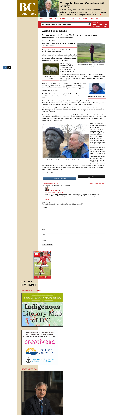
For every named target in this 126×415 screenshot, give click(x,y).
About (85, 19)
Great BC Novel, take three (97, 183)
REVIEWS (94, 19)
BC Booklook (27, 8)
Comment (45, 207)
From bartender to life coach (51, 183)
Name (44, 229)
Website (44, 240)
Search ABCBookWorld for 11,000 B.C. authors (100, 24)
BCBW (49, 19)
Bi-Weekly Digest (62, 19)
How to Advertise (28, 285)
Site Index (76, 19)
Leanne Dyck (54, 190)
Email (44, 234)
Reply (47, 199)
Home (42, 19)
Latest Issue (26, 281)
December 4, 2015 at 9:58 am (54, 192)
